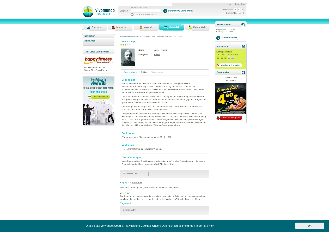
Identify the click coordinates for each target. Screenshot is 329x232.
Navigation (89, 36)
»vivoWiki (134, 36)
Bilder (144, 72)
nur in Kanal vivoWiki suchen (145, 14)
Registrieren (240, 4)
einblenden (137, 182)
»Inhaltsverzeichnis (147, 36)
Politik (157, 54)
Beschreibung (130, 72)
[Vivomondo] (98, 17)
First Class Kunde (99, 70)
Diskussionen (157, 72)
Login (230, 4)
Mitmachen (89, 41)
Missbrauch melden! (231, 65)
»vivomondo (125, 36)
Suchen (124, 10)
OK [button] (310, 225)
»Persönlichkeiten (164, 36)
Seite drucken (132, 173)
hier (211, 225)
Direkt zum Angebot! (231, 117)
